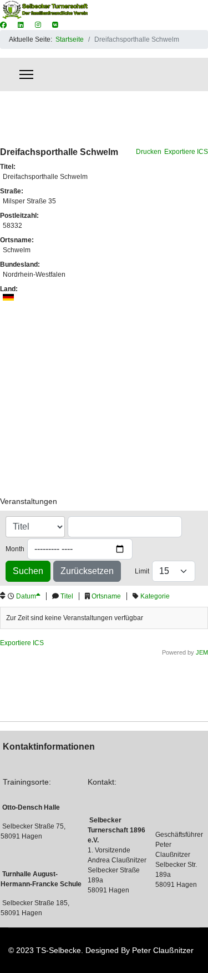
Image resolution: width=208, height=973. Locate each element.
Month (15, 549)
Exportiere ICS (186, 152)
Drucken (148, 152)
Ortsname (106, 596)
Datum (26, 596)
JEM (202, 652)
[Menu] (26, 74)
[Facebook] (3, 25)
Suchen (28, 571)
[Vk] (55, 25)
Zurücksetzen (87, 571)
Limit (142, 571)
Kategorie (155, 596)
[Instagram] (38, 25)
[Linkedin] (21, 25)
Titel (66, 596)
